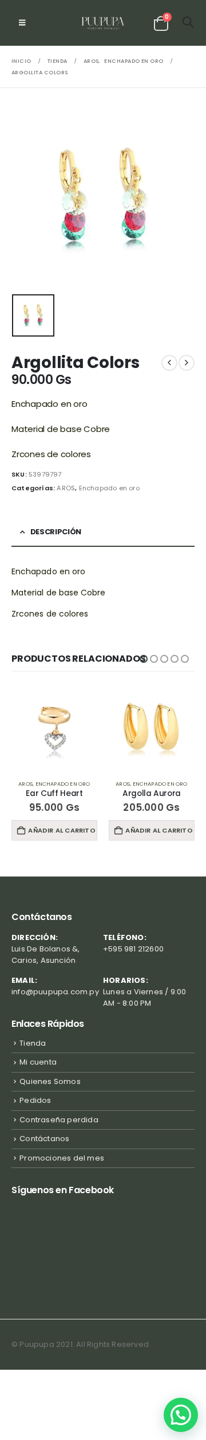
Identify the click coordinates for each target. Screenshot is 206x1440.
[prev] (169, 363)
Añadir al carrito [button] (61, 830)
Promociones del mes (61, 1158)
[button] (22, 23)
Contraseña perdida (58, 1119)
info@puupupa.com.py (55, 991)
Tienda (32, 1043)
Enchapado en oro (109, 488)
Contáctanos (44, 1138)
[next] (187, 363)
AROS (66, 488)
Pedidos (35, 1100)
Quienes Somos (50, 1081)
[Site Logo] (103, 23)
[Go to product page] (54, 728)
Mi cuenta (38, 1062)
